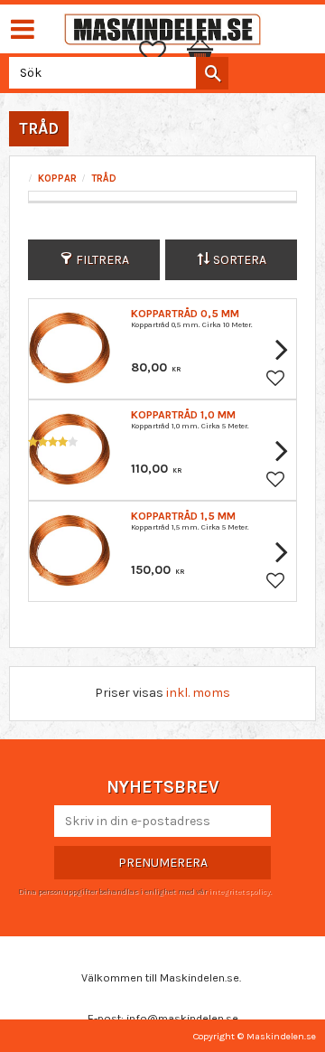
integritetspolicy (239, 891)
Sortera (239, 260)
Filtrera (102, 260)
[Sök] (212, 73)
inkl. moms (198, 692)
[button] (161, 52)
